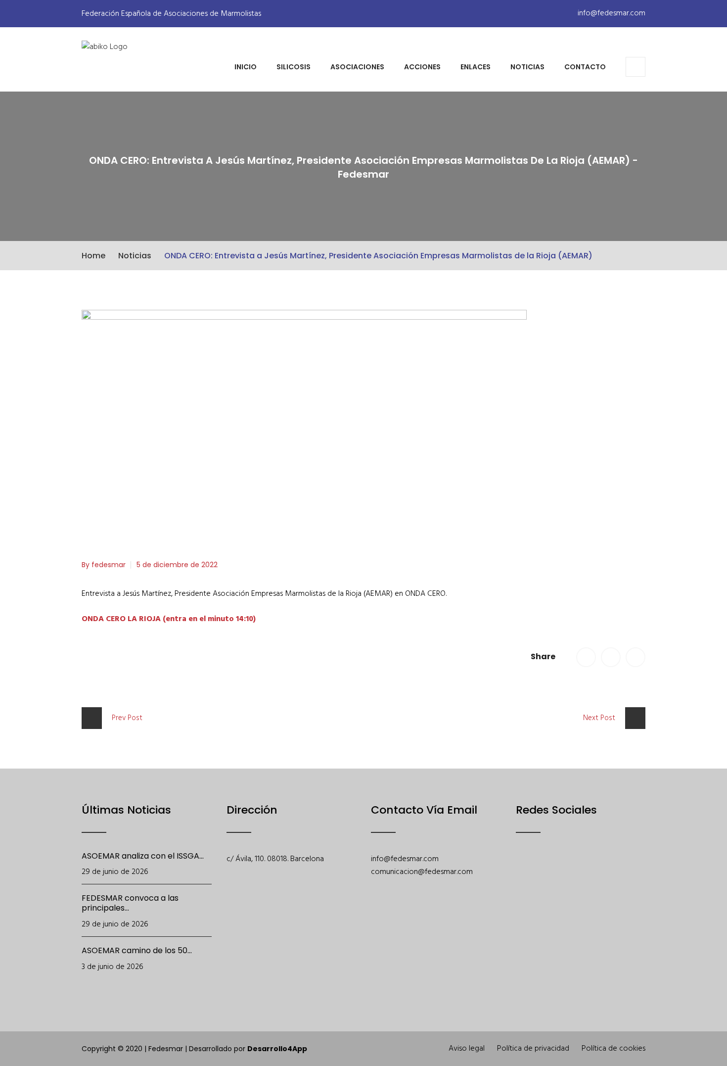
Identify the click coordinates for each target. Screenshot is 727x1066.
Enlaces (475, 67)
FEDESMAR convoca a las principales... (130, 903)
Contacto (585, 67)
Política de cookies (613, 1048)
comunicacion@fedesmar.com (422, 872)
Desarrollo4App (277, 1049)
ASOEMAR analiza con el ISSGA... (143, 856)
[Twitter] (548, 875)
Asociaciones (357, 67)
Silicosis (293, 67)
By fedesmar (104, 565)
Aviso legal (467, 1048)
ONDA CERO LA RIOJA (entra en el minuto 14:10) (169, 619)
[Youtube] (574, 875)
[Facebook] (522, 875)
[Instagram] (599, 875)
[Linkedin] (625, 875)
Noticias (527, 67)
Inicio (245, 67)
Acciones (422, 67)
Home (93, 255)
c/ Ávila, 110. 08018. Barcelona (275, 859)
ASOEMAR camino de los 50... (137, 950)
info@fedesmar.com (610, 13)
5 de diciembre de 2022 (177, 565)
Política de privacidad (533, 1048)
